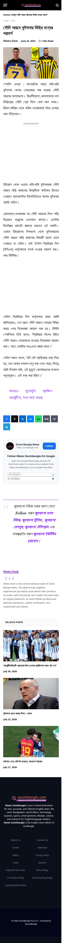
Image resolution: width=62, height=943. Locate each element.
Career (15, 847)
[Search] (57, 5)
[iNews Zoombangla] (31, 5)
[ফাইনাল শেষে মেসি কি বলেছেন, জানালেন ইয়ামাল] (31, 741)
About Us (15, 840)
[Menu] (5, 5)
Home (6, 14)
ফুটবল (13, 20)
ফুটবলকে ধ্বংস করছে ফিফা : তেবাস (17, 713)
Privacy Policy (42, 855)
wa (38, 418)
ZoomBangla (31, 923)
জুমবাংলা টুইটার (32, 520)
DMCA (15, 855)
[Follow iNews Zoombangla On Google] (31, 476)
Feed (15, 862)
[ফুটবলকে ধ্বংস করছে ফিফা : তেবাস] (31, 693)
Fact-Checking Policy (42, 877)
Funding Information (15, 885)
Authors (42, 862)
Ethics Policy (42, 870)
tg (6, 426)
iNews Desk (10, 41)
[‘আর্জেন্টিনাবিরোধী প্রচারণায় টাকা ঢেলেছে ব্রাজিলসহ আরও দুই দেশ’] (31, 645)
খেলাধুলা (13, 14)
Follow (49, 445)
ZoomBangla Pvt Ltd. (28, 920)
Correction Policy (15, 877)
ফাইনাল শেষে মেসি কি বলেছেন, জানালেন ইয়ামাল (22, 761)
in (22, 418)
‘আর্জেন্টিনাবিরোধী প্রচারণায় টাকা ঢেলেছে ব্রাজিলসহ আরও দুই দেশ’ (29, 665)
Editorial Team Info (15, 870)
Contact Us (42, 840)
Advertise (42, 847)
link (46, 418)
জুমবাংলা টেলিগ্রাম (36, 526)
